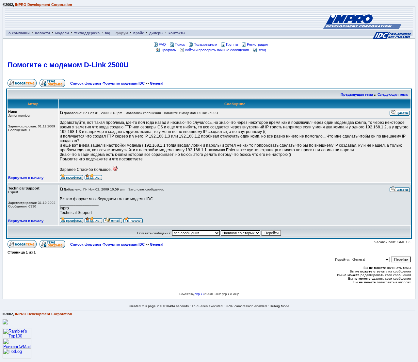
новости (42, 33)
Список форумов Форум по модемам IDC (107, 83)
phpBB (199, 294)
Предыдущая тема (357, 94)
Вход (262, 50)
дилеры (156, 33)
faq (107, 33)
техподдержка (87, 33)
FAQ (162, 44)
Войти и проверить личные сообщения (217, 50)
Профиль (168, 50)
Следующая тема (393, 94)
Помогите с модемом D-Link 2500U (68, 65)
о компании (19, 33)
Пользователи (205, 44)
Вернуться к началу (25, 178)
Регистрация (257, 44)
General (156, 83)
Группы (232, 44)
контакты (177, 33)
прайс (138, 33)
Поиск (180, 44)
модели (62, 33)
